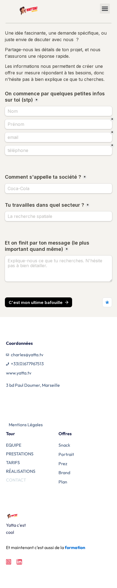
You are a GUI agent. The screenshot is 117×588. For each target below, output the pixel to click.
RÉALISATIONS (20, 471)
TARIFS (13, 462)
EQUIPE (13, 445)
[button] (105, 9)
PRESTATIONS (19, 453)
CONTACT (16, 480)
